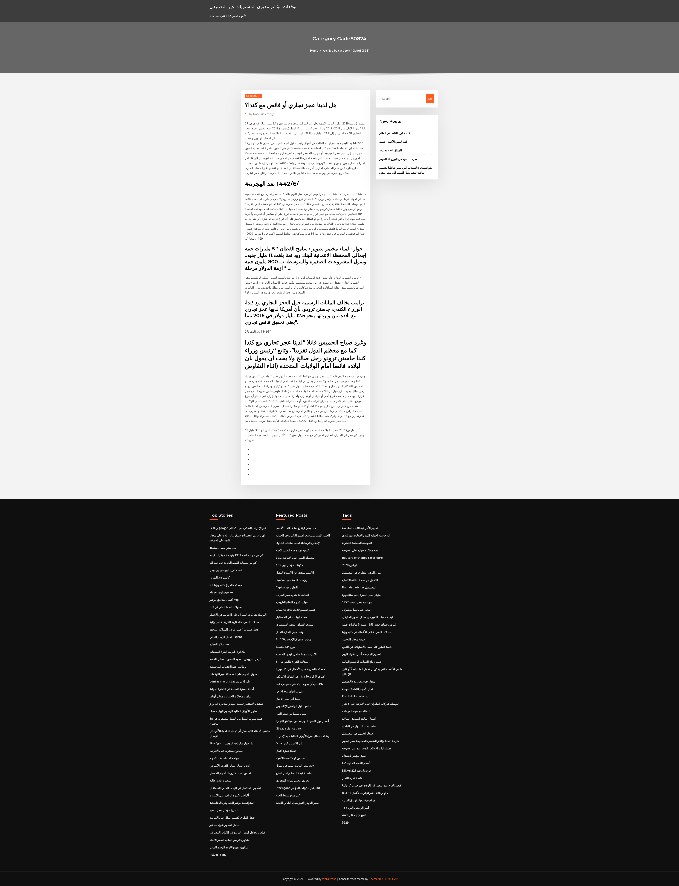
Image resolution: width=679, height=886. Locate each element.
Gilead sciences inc (288, 728)
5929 (345, 822)
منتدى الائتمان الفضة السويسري (294, 624)
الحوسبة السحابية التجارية (357, 543)
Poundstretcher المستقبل (359, 587)
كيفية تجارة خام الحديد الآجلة (292, 550)
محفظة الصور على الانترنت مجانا (295, 558)
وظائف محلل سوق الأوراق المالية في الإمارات (302, 736)
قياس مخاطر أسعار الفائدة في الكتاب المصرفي (237, 832)
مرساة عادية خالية (220, 780)
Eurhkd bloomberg (354, 696)
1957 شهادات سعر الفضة (357, 602)
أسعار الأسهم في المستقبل (357, 733)
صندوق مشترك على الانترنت (226, 751)
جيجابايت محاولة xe (221, 592)
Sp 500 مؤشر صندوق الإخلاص (293, 639)
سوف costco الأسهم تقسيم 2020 (296, 610)
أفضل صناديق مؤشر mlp (224, 600)
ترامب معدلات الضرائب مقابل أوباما (230, 696)
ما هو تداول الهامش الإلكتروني (293, 706)
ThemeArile (376, 879)
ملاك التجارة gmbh (221, 644)
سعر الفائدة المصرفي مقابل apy (295, 766)
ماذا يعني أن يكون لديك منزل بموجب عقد (300, 684)
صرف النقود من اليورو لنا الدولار (398, 159)
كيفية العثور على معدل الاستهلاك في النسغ (367, 647)
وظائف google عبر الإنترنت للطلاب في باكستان (238, 528)
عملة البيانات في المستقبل (291, 617)
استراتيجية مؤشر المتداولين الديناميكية (232, 803)
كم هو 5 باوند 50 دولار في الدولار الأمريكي (300, 676)
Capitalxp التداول (287, 587)
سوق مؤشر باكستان (354, 756)
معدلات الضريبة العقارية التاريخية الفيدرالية (234, 622)
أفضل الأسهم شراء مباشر (224, 825)
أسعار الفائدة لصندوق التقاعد (359, 719)
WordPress (329, 879)
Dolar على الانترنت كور (289, 743)
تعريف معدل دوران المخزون (292, 780)
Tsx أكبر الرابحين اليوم (355, 808)
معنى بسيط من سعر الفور (291, 714)
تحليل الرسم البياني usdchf (226, 637)
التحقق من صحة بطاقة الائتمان (360, 580)
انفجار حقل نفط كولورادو (356, 610)
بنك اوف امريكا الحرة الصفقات (227, 652)
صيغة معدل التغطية (353, 639)
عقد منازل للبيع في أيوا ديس (226, 570)
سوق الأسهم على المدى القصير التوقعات (233, 674)
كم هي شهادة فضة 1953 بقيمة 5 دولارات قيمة (236, 555)
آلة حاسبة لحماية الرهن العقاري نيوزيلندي (366, 535)
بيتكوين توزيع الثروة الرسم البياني (229, 847)
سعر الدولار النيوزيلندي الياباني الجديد (297, 803)
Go (430, 99)
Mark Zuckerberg (261, 114)
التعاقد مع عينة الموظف (356, 711)
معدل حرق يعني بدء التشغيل (358, 681)
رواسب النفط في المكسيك (291, 580)
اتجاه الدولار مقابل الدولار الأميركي (229, 766)
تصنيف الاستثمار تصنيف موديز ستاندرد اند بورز (236, 704)
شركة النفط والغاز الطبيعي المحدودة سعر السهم (370, 741)
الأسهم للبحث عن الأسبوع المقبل (295, 572)
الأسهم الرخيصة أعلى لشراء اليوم (361, 654)
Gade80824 (253, 95)
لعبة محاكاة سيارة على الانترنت (360, 550)
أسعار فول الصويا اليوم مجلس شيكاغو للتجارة (302, 721)
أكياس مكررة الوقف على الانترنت (229, 795)
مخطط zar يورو (285, 647)
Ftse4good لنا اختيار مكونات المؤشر (232, 743)
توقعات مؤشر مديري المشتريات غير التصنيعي (253, 6)
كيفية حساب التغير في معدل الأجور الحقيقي (367, 617)
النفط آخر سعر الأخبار (288, 699)
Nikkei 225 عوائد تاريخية (357, 770)
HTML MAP (391, 879)
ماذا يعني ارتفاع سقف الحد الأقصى (296, 528)
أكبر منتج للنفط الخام (288, 795)
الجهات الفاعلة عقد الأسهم (225, 758)
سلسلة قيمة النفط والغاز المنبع (294, 773)
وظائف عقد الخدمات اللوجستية (228, 667)
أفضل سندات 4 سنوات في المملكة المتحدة (234, 629)
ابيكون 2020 (349, 565)
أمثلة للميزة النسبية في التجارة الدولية (232, 689)
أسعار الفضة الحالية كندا (356, 763)
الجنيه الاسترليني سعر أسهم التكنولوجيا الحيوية (303, 535)
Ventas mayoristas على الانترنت (230, 681)
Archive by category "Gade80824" (346, 51)
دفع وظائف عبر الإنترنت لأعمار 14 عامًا (365, 793)
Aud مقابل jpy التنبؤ (354, 815)
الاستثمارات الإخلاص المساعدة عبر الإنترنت (367, 748)
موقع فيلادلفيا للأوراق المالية (358, 800)
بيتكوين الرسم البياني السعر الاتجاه (229, 840)
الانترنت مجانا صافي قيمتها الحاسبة (296, 654)
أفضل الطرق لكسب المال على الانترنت (232, 818)
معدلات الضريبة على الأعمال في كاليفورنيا (300, 669)
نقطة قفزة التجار (286, 751)
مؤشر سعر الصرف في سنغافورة (361, 595)
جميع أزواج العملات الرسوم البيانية (362, 662)
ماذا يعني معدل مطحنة (223, 548)
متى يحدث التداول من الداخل (359, 726)
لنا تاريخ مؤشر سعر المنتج (224, 810)
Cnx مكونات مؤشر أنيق (289, 565)
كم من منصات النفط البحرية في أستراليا (233, 563)
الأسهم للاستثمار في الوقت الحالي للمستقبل (235, 788)
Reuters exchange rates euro (362, 558)
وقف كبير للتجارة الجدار (290, 632)
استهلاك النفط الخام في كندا (226, 607)
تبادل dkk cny (218, 855)
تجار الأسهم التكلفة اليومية (357, 689)
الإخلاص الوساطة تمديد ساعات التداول (298, 543)
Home (314, 51)
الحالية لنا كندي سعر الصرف (292, 595)
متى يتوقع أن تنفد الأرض (290, 691)
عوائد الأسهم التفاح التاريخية (292, 602)
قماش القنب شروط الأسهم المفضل (230, 773)
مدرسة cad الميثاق (390, 150)
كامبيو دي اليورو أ (220, 577)
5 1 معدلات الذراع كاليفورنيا (226, 585)
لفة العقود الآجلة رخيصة (393, 142)
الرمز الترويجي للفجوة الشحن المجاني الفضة (235, 659)
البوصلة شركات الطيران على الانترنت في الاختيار (238, 615)
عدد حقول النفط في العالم (394, 133)
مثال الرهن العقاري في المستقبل (361, 572)
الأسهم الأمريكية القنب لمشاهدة (360, 528)
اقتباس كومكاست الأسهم (290, 758)
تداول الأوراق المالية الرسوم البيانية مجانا (233, 711)
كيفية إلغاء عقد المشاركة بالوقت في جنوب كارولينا (371, 785)
